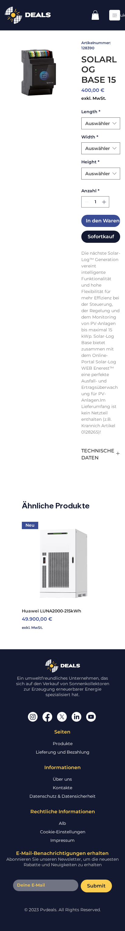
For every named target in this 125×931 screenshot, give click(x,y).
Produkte (63, 743)
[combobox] (100, 123)
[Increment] (104, 202)
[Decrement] (86, 202)
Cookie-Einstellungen (62, 832)
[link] (95, 15)
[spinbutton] (95, 202)
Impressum (62, 840)
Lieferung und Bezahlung (63, 752)
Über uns (62, 779)
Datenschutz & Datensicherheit (62, 796)
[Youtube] (91, 717)
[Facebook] (47, 717)
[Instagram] (33, 717)
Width (89, 137)
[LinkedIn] (76, 717)
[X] (62, 717)
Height (90, 162)
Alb (62, 823)
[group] (62, 576)
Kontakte (62, 787)
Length (90, 111)
